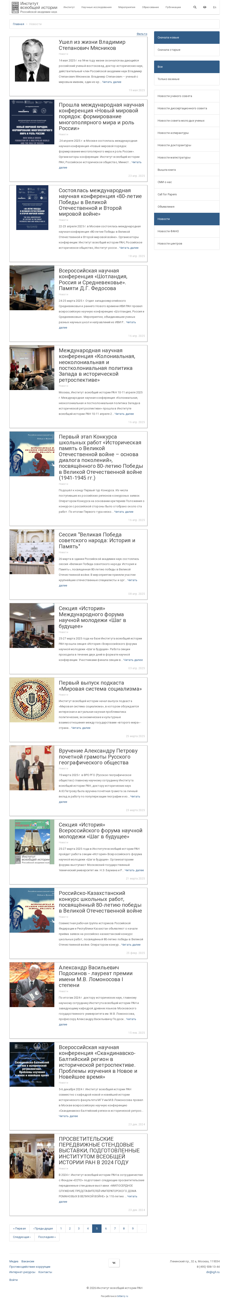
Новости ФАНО (168, 231)
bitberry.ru (122, 1296)
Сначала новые (168, 37)
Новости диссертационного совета (182, 108)
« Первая (19, 1228)
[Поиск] (195, 7)
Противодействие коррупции (30, 1266)
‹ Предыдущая (43, 1228)
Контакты (45, 1272)
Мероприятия (126, 7)
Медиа (14, 1261)
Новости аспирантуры (173, 133)
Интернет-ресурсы (22, 1272)
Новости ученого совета (175, 96)
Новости (164, 219)
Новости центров (170, 243)
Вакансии (27, 1261)
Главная (18, 24)
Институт (69, 7)
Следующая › (22, 1237)
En (214, 7)
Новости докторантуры (174, 145)
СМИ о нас (165, 182)
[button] (142, 34)
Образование (150, 7)
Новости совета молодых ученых (181, 120)
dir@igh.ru (213, 1272)
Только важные (168, 79)
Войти (13, 1280)
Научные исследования (96, 7)
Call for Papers (167, 194)
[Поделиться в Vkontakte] (113, 1263)
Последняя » (47, 1237)
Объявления (166, 206)
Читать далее (111, 82)
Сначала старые (169, 49)
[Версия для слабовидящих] (205, 7)
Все (160, 66)
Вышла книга (167, 169)
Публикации (173, 7)
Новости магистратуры (174, 157)
